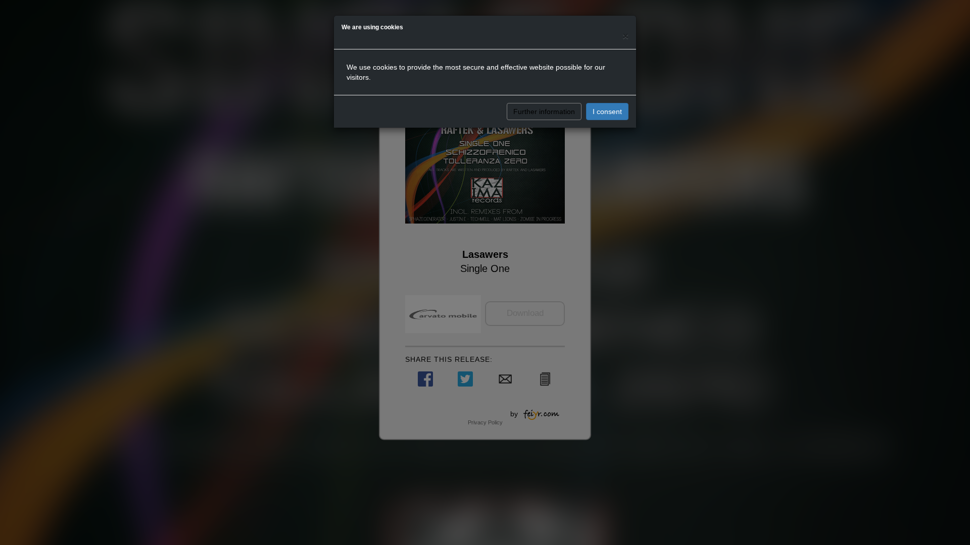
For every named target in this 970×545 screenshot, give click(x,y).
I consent (607, 111)
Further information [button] (544, 111)
